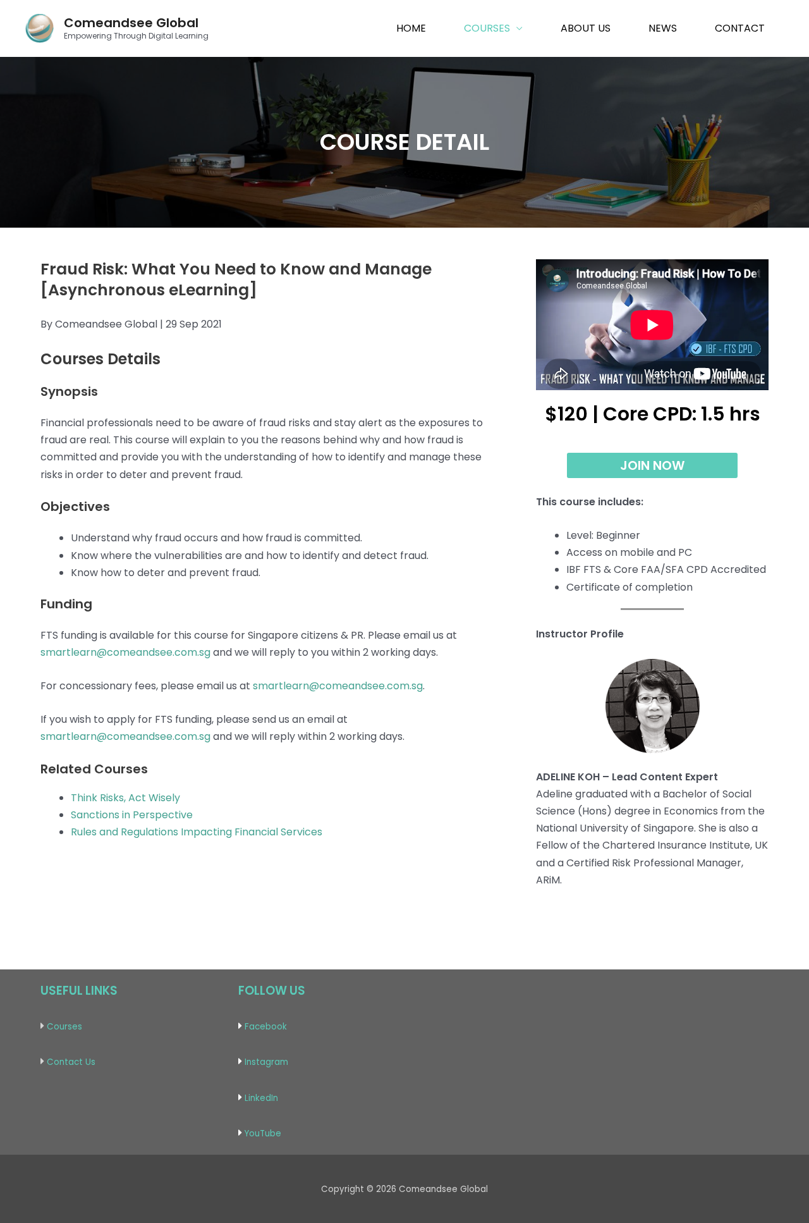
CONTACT (740, 28)
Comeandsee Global (131, 23)
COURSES (487, 28)
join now (652, 465)
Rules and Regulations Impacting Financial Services (196, 832)
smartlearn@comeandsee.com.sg (125, 652)
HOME (411, 28)
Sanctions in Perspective (132, 815)
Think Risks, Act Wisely (125, 797)
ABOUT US (586, 28)
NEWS (662, 28)
